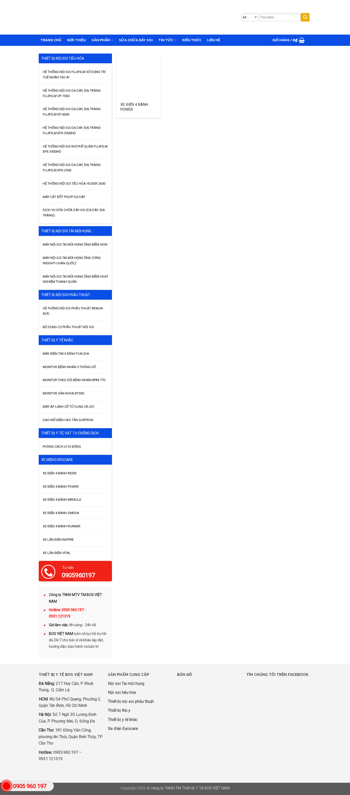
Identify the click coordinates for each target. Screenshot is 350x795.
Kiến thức (191, 40)
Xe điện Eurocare (123, 728)
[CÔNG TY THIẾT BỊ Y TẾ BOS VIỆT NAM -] (120, 17)
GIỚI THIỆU (76, 40)
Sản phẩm (100, 40)
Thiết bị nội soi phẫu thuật (131, 701)
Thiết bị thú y (119, 710)
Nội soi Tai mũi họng (126, 683)
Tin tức (165, 40)
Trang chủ (50, 40)
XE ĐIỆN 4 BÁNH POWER (134, 107)
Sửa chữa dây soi (136, 40)
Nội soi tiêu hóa (122, 692)
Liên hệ (213, 40)
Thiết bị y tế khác (123, 719)
